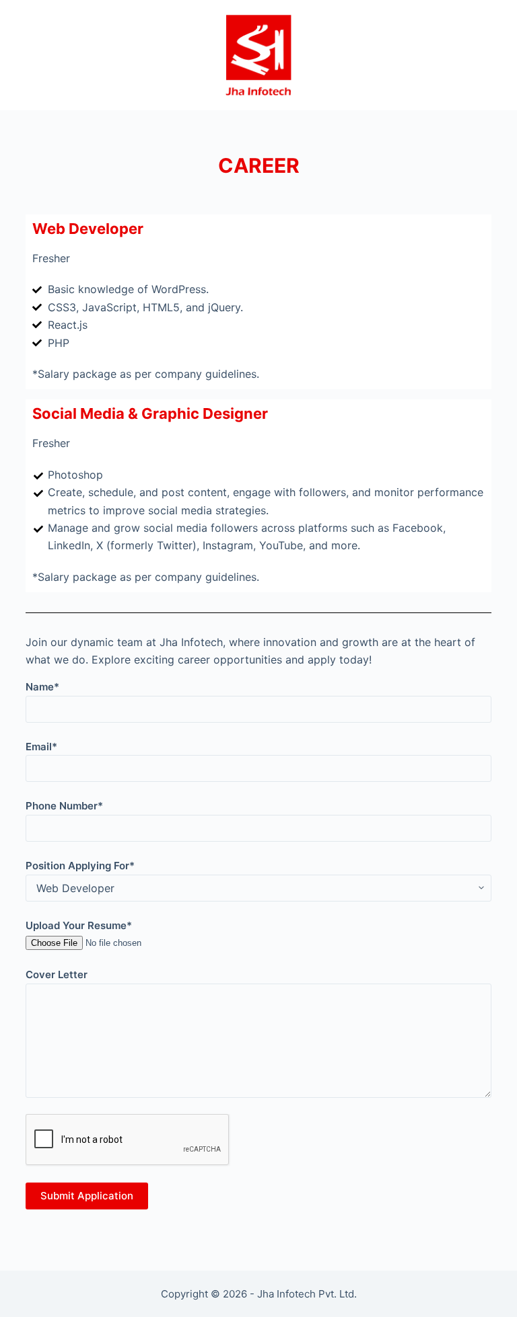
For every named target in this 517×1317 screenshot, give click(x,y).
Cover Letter (57, 974)
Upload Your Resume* (79, 925)
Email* (41, 746)
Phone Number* (64, 805)
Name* (42, 686)
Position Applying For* (80, 865)
